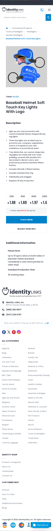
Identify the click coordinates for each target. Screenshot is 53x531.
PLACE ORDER (27, 219)
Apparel (5, 348)
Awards (31, 348)
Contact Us (7, 475)
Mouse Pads (33, 402)
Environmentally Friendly (39, 375)
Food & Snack (8, 384)
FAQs (4, 499)
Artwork (5, 490)
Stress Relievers (35, 429)
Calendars (6, 357)
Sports (31, 424)
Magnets (6, 402)
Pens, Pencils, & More (37, 411)
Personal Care (8, 415)
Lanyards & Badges (36, 393)
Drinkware (32, 371)
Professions (7, 420)
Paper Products (9, 411)
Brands (31, 353)
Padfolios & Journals (37, 407)
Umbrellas (32, 442)
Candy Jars (33, 357)
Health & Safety (35, 384)
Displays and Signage (11, 371)
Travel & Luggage (10, 442)
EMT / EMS (6, 375)
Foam (30, 380)
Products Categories (11, 462)
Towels (5, 438)
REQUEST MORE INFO (26, 229)
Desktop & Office (35, 366)
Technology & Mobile (11, 433)
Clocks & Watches (10, 366)
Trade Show (33, 438)
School (31, 420)
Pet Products (33, 415)
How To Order (8, 494)
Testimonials (7, 471)
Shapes (5, 424)
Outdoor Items (8, 407)
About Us (6, 466)
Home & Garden (9, 389)
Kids (4, 393)
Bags (4, 353)
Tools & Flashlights (36, 433)
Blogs (4, 508)
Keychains (32, 389)
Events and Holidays (11, 380)
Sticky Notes (7, 429)
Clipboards (33, 362)
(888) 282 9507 (13, 309)
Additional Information (12, 503)
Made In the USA (35, 398)
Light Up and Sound (10, 398)
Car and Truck (8, 362)
